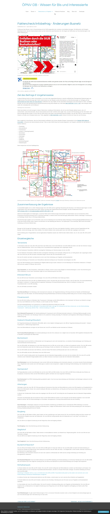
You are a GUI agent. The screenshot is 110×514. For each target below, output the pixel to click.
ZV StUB (57, 200)
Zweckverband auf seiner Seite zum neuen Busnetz (29, 101)
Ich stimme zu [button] (103, 511)
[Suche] (55, 14)
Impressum (20, 506)
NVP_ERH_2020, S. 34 (47, 211)
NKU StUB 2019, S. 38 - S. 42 (73, 103)
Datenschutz (27, 506)
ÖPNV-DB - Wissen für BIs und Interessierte (55, 5)
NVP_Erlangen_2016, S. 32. (24, 211)
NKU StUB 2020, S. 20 (56, 115)
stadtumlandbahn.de (36, 211)
